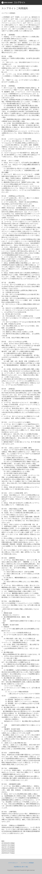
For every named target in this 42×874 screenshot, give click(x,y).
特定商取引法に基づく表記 (21, 866)
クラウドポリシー (13, 862)
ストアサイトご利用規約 (27, 862)
